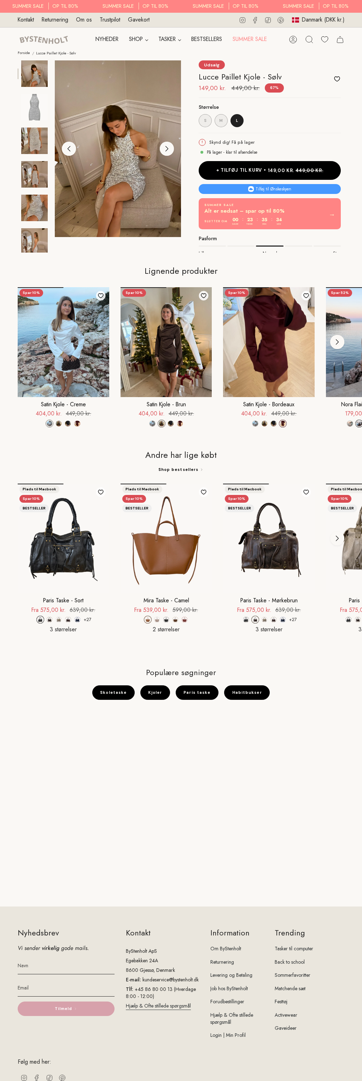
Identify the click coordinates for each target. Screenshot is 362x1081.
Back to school (290, 961)
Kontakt (26, 20)
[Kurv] (340, 40)
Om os (84, 20)
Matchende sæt (290, 988)
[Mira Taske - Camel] (166, 538)
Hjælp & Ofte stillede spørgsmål (158, 1005)
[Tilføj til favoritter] (337, 78)
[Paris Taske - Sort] (63, 538)
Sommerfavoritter (292, 975)
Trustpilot (110, 20)
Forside (24, 52)
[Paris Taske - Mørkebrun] (269, 538)
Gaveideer (286, 1028)
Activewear (286, 1014)
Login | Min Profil (228, 1035)
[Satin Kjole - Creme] (63, 342)
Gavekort (139, 20)
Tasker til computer (294, 948)
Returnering (55, 20)
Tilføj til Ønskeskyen (273, 189)
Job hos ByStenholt (229, 988)
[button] (138, 40)
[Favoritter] (324, 39)
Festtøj (281, 1001)
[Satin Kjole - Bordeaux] (269, 342)
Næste (167, 149)
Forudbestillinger (227, 1001)
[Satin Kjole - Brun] (166, 342)
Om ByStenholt (225, 948)
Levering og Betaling (231, 975)
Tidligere (69, 149)
